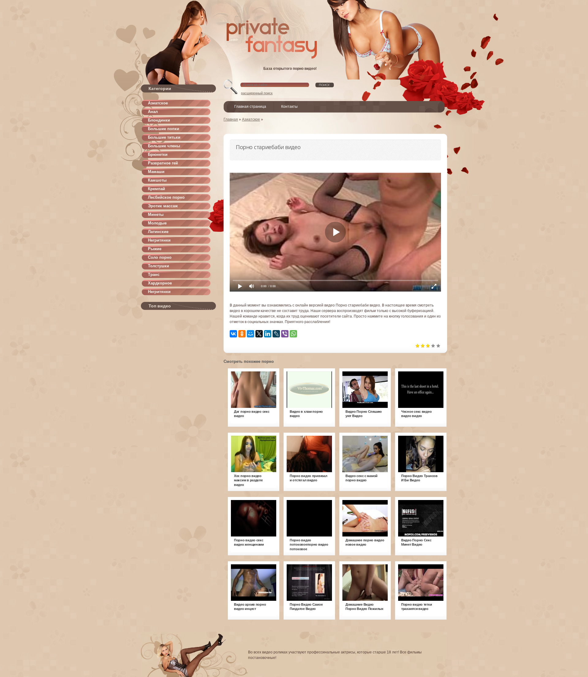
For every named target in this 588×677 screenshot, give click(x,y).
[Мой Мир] (250, 333)
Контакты (289, 106)
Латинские (158, 231)
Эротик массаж (163, 206)
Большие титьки (164, 137)
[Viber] (284, 333)
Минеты (156, 214)
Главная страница (250, 106)
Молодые (157, 223)
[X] (259, 333)
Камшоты (157, 180)
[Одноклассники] (242, 333)
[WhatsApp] (293, 333)
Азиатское (158, 103)
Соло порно (160, 257)
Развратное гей (163, 163)
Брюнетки (158, 154)
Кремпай (156, 188)
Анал (153, 111)
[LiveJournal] (276, 333)
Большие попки (163, 128)
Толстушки (158, 266)
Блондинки (159, 120)
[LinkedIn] (267, 333)
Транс (154, 274)
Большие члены (164, 146)
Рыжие (154, 248)
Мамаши (156, 171)
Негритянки (159, 240)
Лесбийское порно (166, 197)
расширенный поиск (257, 93)
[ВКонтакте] (233, 333)
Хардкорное (160, 283)
